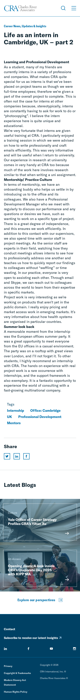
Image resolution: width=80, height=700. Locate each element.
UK (9, 416)
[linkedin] (5, 649)
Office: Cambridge (45, 410)
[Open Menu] (73, 8)
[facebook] (28, 649)
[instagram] (74, 649)
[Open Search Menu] (63, 8)
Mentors (14, 423)
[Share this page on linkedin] (17, 456)
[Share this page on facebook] (26, 456)
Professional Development (39, 416)
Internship (15, 410)
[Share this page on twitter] (7, 456)
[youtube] (51, 649)
